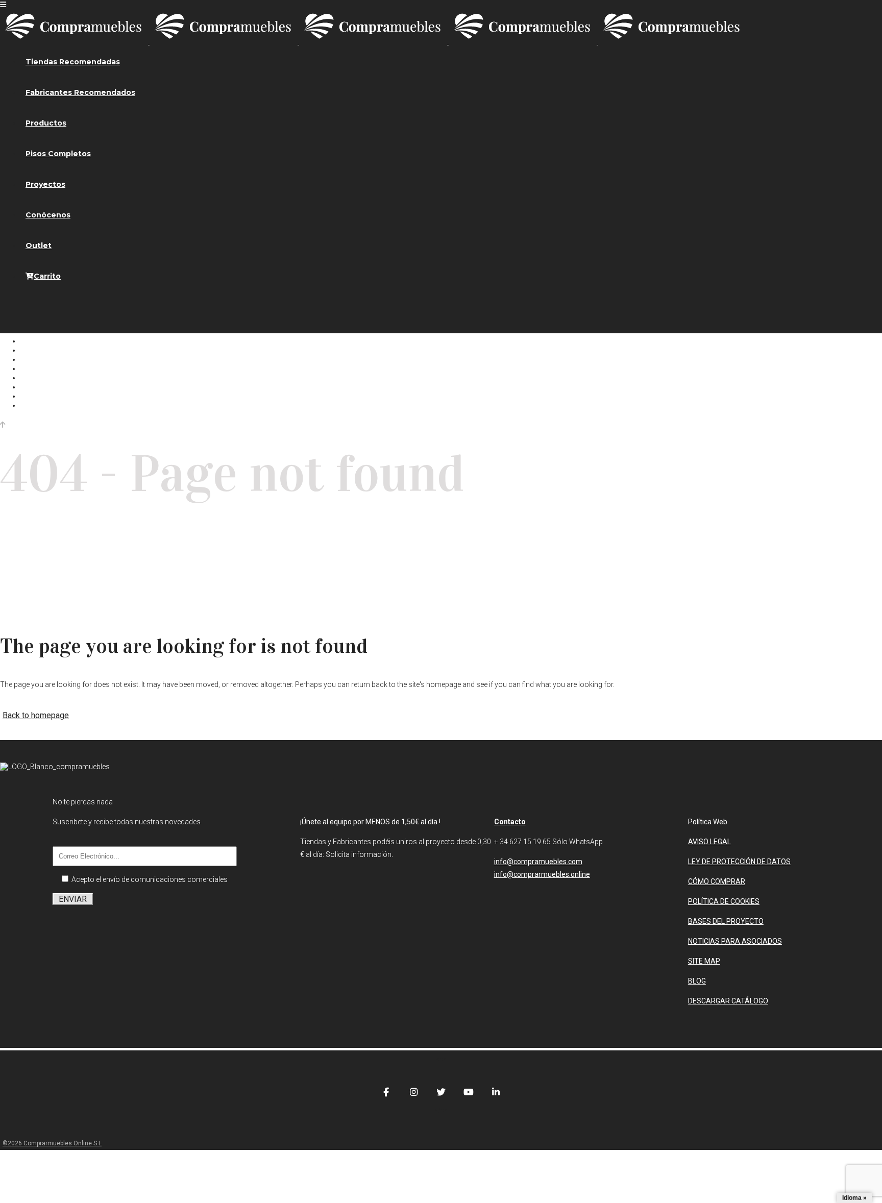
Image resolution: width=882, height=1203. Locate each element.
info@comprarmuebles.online (542, 874)
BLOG (697, 981)
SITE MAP (704, 961)
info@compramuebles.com (538, 861)
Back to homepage (36, 715)
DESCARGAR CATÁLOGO (728, 1001)
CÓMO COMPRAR (716, 881)
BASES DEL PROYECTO (726, 921)
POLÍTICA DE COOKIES (724, 901)
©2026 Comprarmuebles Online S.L (52, 1143)
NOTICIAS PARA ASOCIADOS (735, 941)
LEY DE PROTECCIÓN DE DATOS (739, 861)
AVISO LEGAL (709, 842)
